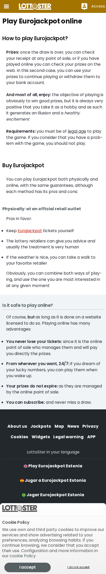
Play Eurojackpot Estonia (55, 466)
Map (59, 426)
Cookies (19, 437)
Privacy (90, 426)
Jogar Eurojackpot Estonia (55, 495)
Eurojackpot (30, 231)
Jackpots (40, 426)
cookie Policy (23, 556)
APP (91, 437)
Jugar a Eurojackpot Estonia (55, 480)
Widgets (41, 437)
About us (17, 426)
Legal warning (68, 437)
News (73, 426)
